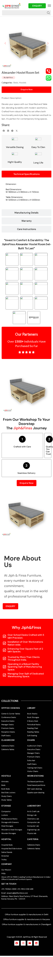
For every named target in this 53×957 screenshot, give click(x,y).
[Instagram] (23, 943)
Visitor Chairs (32, 771)
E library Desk (32, 721)
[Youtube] (29, 943)
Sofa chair (31, 760)
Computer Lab (33, 826)
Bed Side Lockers (8, 792)
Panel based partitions (36, 785)
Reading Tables (33, 732)
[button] (49, 5)
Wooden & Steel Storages (11, 830)
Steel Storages (7, 826)
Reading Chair (32, 728)
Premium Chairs (33, 757)
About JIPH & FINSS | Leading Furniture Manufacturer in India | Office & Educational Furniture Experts (25, 878)
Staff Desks (6, 735)
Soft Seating (32, 735)
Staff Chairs (32, 764)
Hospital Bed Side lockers (11, 848)
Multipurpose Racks (9, 819)
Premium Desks (7, 728)
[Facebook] (16, 943)
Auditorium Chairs (34, 746)
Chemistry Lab (33, 819)
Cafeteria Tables (7, 749)
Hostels (22, 82)
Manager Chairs (33, 753)
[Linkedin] (36, 943)
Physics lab (31, 833)
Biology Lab (32, 815)
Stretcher (5, 856)
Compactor (6, 811)
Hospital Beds (7, 845)
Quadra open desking (35, 792)
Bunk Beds (5, 789)
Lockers (4, 815)
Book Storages (33, 717)
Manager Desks (7, 724)
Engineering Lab (33, 830)
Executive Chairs (33, 749)
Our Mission (6, 870)
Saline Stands (6, 852)
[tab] (26, 174)
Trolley (4, 859)
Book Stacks (32, 714)
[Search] (48, 12)
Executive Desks (7, 721)
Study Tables (6, 800)
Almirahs (5, 781)
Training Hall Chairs (34, 768)
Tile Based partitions (35, 781)
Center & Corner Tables (10, 714)
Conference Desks (8, 717)
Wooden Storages (8, 833)
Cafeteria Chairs (7, 746)
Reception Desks (8, 732)
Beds (15, 82)
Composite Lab (33, 822)
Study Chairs (6, 796)
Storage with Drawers (10, 822)
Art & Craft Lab (33, 811)
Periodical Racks (33, 724)
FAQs (3, 873)
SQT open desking (34, 789)
